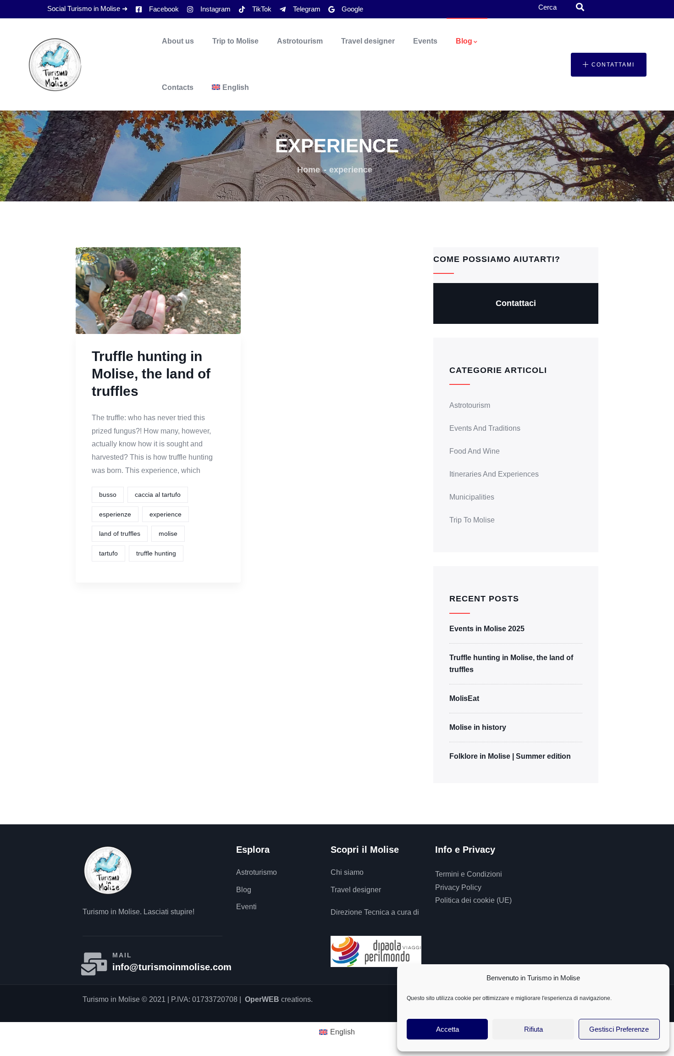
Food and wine (474, 451)
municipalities (471, 497)
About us (178, 41)
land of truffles (119, 533)
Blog (464, 41)
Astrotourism (300, 41)
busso (107, 494)
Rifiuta (533, 1029)
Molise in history (477, 727)
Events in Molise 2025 (487, 629)
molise (168, 533)
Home (308, 169)
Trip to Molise (235, 41)
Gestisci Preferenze (619, 1029)
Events (425, 41)
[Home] (55, 64)
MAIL (122, 955)
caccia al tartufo (158, 494)
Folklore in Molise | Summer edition (510, 756)
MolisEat (464, 698)
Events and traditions (484, 428)
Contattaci (516, 303)
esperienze (115, 514)
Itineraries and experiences (494, 474)
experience (165, 514)
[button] (608, 65)
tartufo (108, 553)
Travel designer (368, 41)
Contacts (177, 87)
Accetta (447, 1029)
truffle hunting (156, 553)
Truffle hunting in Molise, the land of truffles (151, 374)
